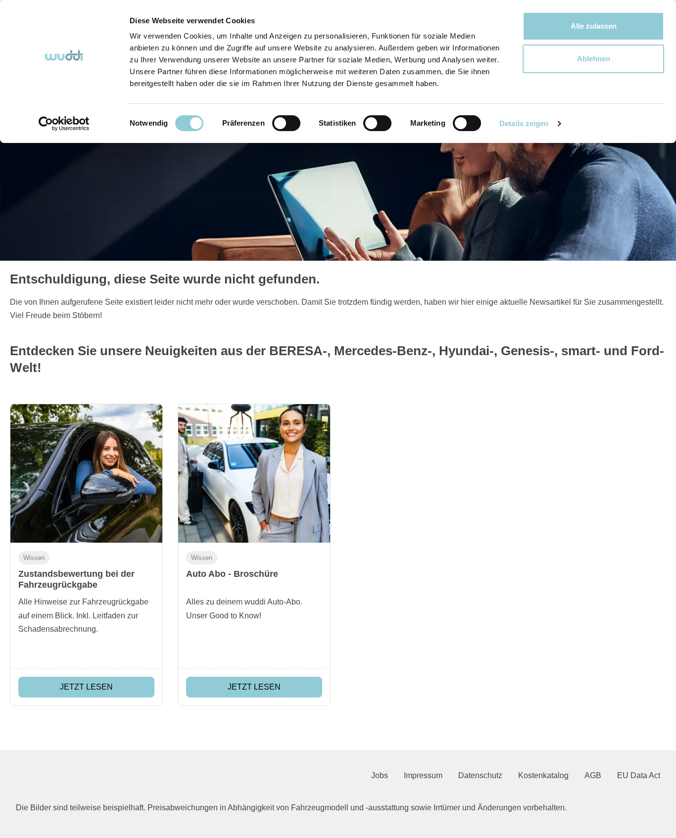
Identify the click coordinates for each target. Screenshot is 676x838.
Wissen (34, 557)
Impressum (423, 775)
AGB (592, 775)
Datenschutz (480, 775)
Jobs (379, 775)
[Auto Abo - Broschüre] (254, 473)
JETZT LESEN (86, 687)
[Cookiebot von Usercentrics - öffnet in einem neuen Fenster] (64, 123)
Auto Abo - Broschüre (232, 574)
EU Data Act (638, 775)
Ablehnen (593, 58)
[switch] (286, 123)
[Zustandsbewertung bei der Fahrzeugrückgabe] (86, 473)
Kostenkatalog (543, 775)
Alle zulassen (594, 26)
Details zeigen (523, 123)
